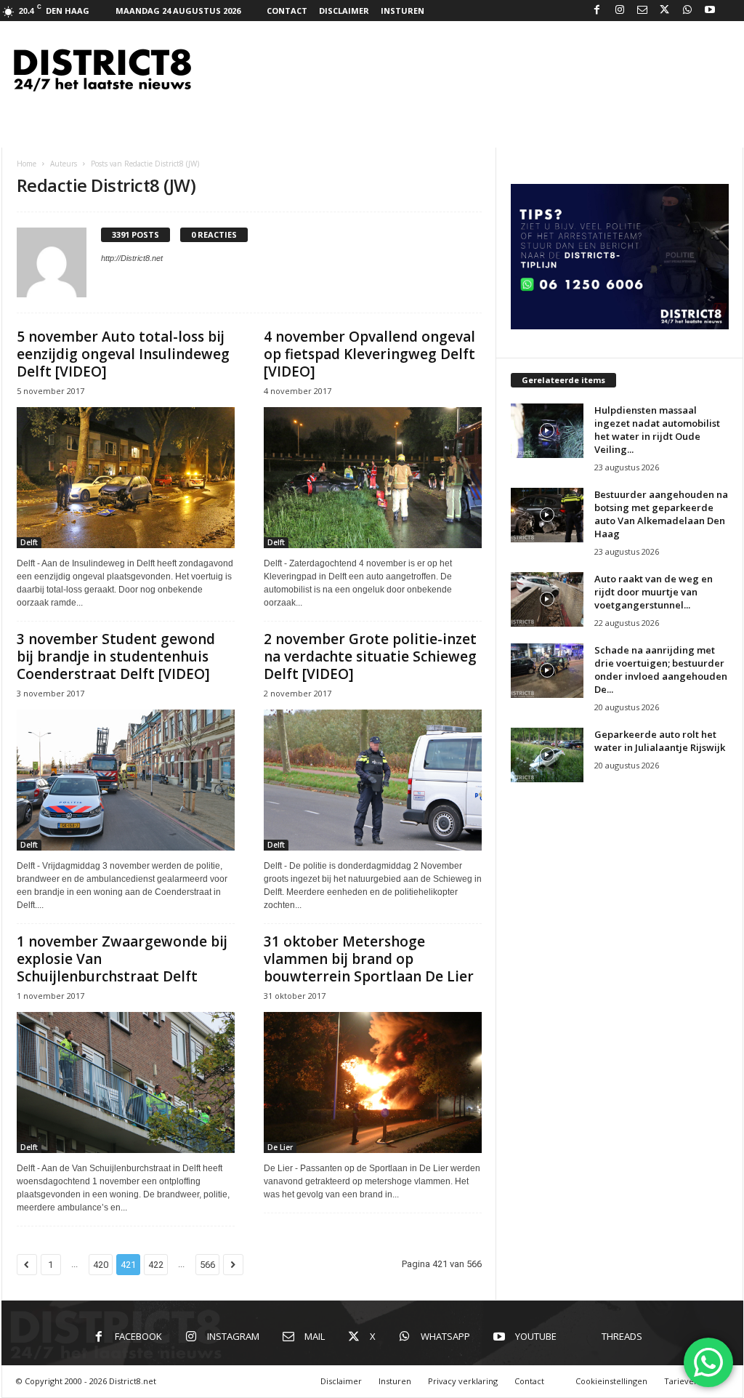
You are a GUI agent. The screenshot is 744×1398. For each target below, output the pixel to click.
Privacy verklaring (463, 1380)
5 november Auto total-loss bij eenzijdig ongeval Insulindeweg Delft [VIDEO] (123, 354)
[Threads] (732, 10)
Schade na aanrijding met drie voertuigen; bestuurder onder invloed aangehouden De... (660, 669)
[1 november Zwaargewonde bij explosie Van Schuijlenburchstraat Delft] (126, 1082)
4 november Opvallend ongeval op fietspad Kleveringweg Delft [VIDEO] (369, 354)
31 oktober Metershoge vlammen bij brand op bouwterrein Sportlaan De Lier (369, 959)
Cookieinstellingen (611, 1380)
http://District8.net (132, 258)
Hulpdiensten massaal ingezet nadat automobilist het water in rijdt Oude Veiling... (657, 429)
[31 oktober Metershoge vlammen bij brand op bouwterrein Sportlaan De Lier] (373, 1082)
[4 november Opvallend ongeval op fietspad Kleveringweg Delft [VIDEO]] (373, 477)
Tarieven (681, 1380)
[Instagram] (619, 10)
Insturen (402, 10)
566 (207, 1264)
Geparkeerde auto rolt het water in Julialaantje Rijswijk (659, 741)
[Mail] (642, 10)
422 (155, 1264)
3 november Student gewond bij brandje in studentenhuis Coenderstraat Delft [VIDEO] (116, 656)
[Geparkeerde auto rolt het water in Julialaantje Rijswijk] (547, 755)
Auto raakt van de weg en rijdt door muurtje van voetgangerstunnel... (653, 591)
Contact (287, 10)
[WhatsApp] (687, 10)
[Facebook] (597, 10)
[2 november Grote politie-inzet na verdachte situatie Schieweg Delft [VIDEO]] (373, 780)
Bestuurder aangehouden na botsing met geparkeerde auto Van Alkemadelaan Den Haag (661, 514)
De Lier (280, 1147)
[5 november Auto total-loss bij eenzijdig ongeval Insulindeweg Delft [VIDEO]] (126, 477)
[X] (665, 10)
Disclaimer (344, 10)
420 (100, 1264)
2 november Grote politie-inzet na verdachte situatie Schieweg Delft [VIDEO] (370, 656)
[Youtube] (710, 10)
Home (26, 163)
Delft (29, 542)
